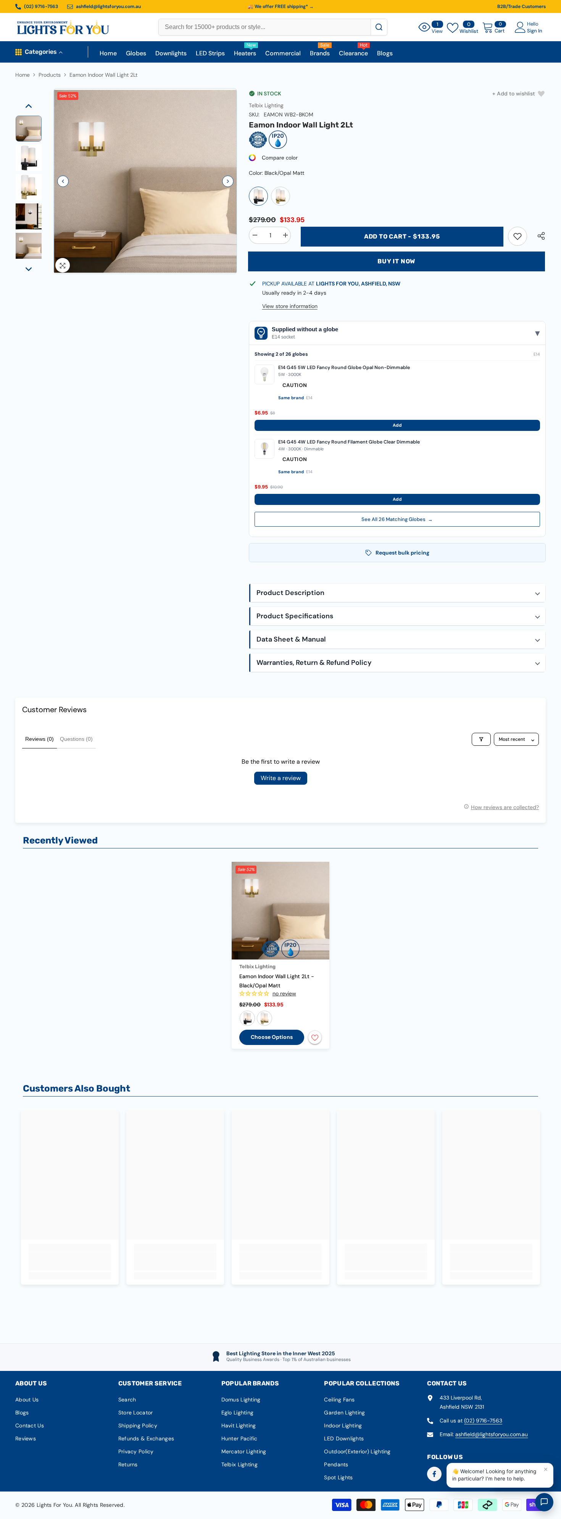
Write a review (281, 778)
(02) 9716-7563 (483, 1420)
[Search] (379, 27)
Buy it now (396, 261)
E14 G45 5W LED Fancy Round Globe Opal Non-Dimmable (344, 367)
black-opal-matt (247, 1018)
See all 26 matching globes (397, 519)
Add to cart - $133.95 (402, 236)
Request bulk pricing (402, 552)
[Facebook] (434, 1474)
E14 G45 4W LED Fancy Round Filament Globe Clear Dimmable (349, 442)
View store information (290, 306)
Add (397, 425)
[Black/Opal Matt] (258, 196)
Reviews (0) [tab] (39, 739)
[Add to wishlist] (315, 1037)
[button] (63, 181)
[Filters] (481, 739)
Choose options (272, 1037)
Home (22, 74)
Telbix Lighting (266, 105)
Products (50, 74)
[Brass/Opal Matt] (280, 196)
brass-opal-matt (264, 1018)
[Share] (538, 236)
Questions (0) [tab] (76, 739)
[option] (145, 181)
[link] (517, 236)
